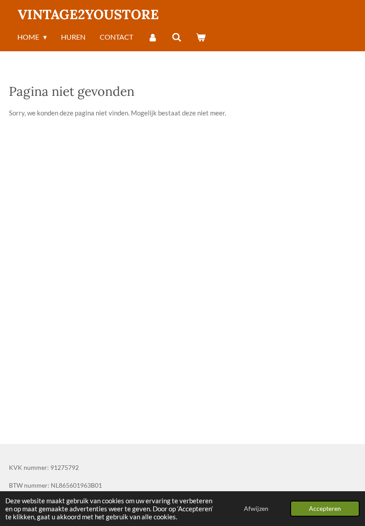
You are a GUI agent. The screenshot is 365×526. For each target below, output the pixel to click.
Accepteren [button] (325, 508)
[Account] (152, 37)
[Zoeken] (177, 37)
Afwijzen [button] (256, 508)
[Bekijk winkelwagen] (201, 37)
